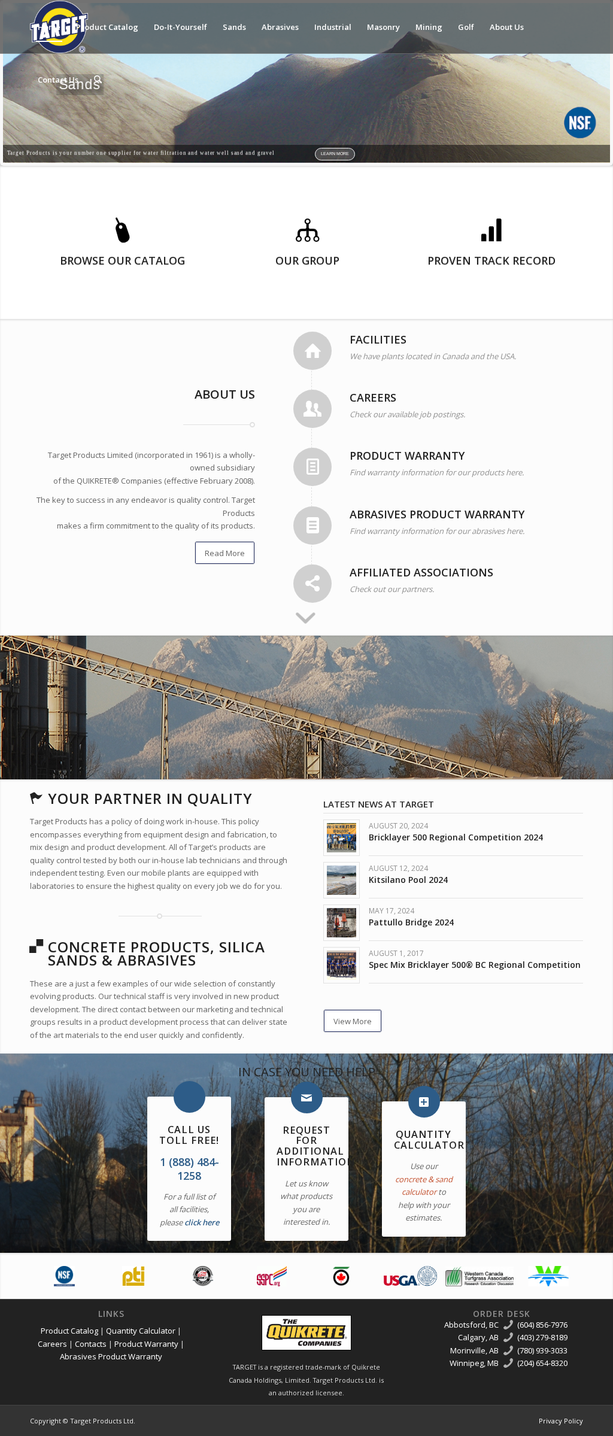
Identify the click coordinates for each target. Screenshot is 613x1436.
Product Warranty (146, 1343)
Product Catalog (69, 1330)
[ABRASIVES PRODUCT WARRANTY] (312, 525)
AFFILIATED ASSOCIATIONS (421, 572)
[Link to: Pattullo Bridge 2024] (341, 922)
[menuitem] (49, 27)
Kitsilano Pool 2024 (408, 879)
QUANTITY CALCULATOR (429, 1140)
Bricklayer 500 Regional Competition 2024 (456, 837)
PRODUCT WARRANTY (407, 455)
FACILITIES (378, 339)
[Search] (98, 79)
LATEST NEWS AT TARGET (378, 804)
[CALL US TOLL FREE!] (189, 1097)
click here (201, 1222)
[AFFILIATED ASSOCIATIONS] (312, 583)
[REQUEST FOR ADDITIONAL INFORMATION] (307, 1097)
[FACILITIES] (312, 351)
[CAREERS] (312, 409)
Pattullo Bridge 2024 (411, 922)
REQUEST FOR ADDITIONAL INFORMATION (316, 1146)
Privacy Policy (561, 1420)
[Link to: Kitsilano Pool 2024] (341, 880)
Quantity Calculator (140, 1330)
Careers (52, 1343)
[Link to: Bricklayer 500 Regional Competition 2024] (341, 837)
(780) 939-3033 (542, 1350)
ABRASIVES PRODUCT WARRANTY (437, 514)
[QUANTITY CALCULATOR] (424, 1102)
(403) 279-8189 (542, 1337)
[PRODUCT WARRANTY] (312, 467)
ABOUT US (225, 394)
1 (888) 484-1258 (189, 1169)
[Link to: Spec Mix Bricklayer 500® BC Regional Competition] (341, 965)
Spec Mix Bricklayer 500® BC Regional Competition (475, 964)
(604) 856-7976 (542, 1324)
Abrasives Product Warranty (111, 1356)
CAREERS (373, 397)
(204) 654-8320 (542, 1363)
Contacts (91, 1343)
